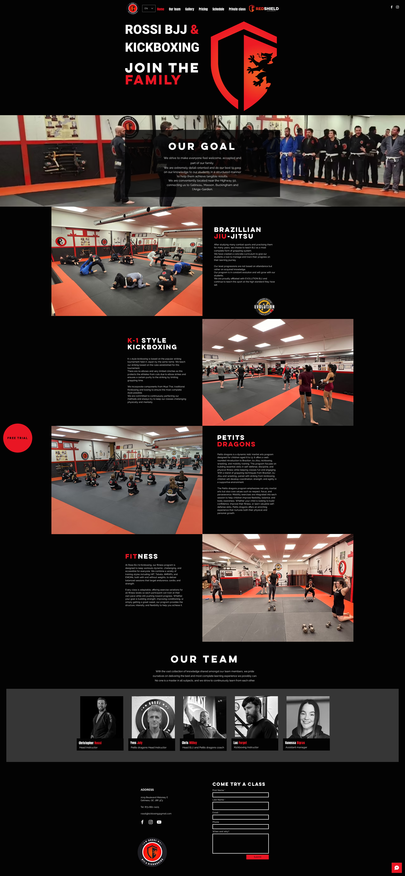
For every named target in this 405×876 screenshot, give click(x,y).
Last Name (218, 800)
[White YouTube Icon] (159, 822)
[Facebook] (392, 7)
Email (215, 812)
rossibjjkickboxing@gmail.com (156, 813)
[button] (17, 438)
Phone (215, 822)
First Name (218, 790)
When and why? (220, 831)
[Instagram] (397, 7)
